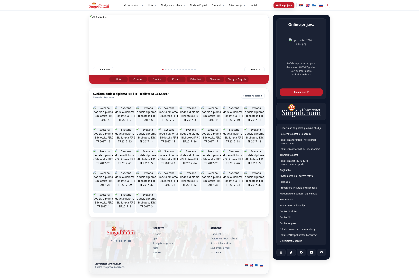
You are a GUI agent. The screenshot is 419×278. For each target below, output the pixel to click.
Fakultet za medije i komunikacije (298, 229)
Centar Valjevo (288, 223)
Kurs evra (215, 252)
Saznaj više (300, 92)
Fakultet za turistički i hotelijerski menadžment (298, 141)
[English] (307, 5)
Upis (118, 79)
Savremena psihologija (292, 205)
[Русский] (320, 5)
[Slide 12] (195, 69)
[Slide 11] (192, 69)
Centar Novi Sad (289, 211)
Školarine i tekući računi (223, 238)
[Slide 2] (165, 69)
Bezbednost (286, 199)
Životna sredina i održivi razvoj (296, 175)
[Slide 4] (171, 69)
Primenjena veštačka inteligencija (298, 187)
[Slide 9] (186, 69)
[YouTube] (129, 241)
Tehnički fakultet (289, 154)
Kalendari (195, 79)
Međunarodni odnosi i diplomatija (298, 193)
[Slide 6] (177, 69)
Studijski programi (163, 243)
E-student (215, 233)
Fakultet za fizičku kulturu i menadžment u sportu (294, 162)
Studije (157, 79)
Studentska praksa (220, 243)
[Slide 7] (180, 69)
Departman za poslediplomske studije (300, 127)
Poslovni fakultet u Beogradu (295, 133)
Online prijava (284, 5)
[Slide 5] (174, 69)
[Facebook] (120, 241)
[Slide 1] (163, 69)
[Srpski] (301, 5)
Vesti (155, 247)
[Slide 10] (189, 69)
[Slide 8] (183, 69)
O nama (137, 79)
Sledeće (253, 69)
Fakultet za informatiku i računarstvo (300, 148)
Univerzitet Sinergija (291, 240)
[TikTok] (116, 241)
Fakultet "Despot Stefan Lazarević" (298, 234)
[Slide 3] (168, 69)
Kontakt (176, 79)
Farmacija (285, 181)
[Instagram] (112, 241)
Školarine (215, 79)
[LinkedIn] (125, 241)
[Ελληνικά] (314, 5)
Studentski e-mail (220, 247)
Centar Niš (285, 217)
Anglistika (285, 169)
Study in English (237, 79)
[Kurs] (327, 5)
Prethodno (105, 69)
